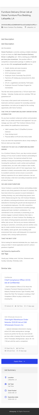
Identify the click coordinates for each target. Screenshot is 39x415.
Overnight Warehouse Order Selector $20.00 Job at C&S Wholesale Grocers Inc (16, 322)
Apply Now (18, 361)
